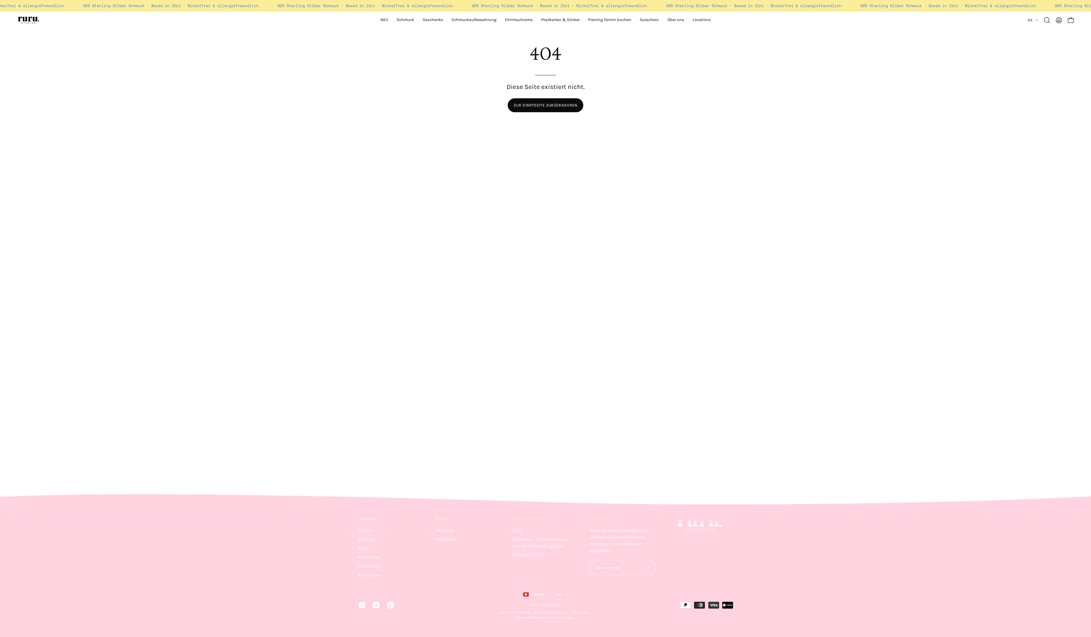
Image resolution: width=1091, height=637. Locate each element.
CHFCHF (538, 594)
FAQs (517, 530)
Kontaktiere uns (528, 554)
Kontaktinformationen (534, 617)
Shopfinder (446, 539)
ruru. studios (551, 604)
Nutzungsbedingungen (551, 612)
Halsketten (369, 566)
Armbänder (369, 557)
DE (1030, 20)
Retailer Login (563, 617)
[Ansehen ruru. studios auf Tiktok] (375, 605)
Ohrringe (366, 539)
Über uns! (444, 530)
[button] (675, 20)
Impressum (580, 612)
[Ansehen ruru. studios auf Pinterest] (389, 605)
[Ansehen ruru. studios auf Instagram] (361, 605)
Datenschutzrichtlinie (515, 612)
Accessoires (370, 574)
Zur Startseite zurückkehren (545, 105)
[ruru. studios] (28, 20)
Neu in (364, 530)
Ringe (363, 548)
